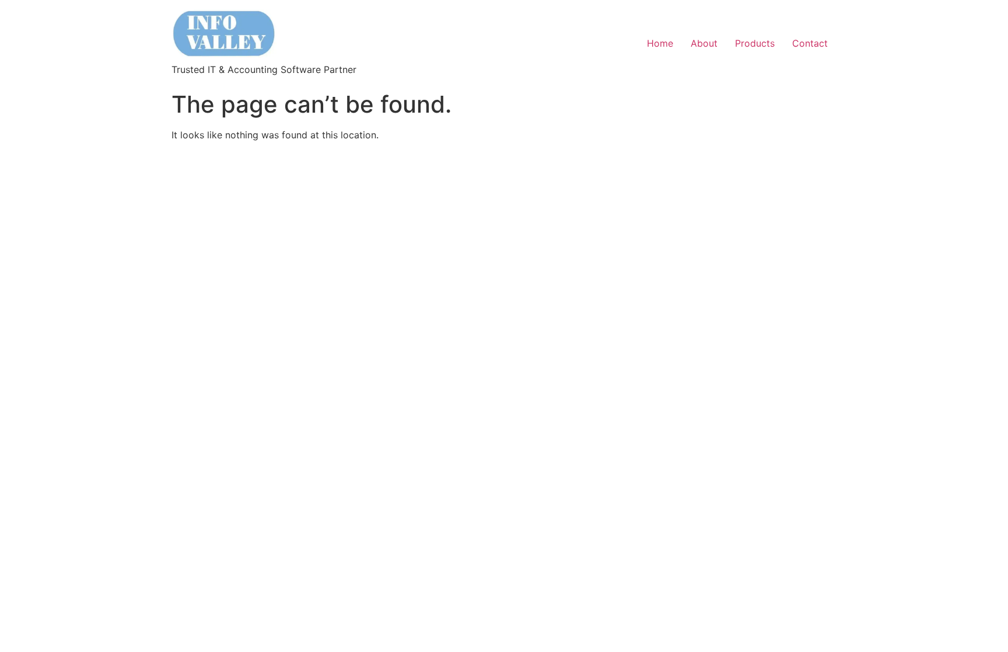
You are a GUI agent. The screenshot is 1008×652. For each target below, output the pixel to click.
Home (660, 43)
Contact (810, 43)
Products (755, 43)
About (704, 43)
